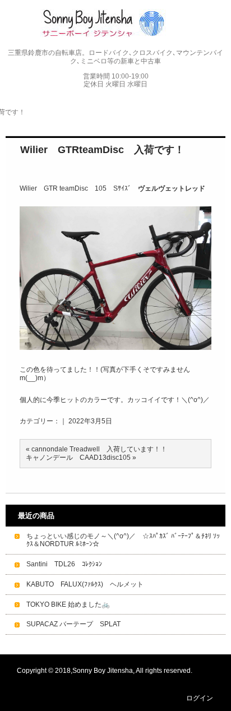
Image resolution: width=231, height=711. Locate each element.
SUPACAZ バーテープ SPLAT (73, 624)
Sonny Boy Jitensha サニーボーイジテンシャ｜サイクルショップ (115, 23)
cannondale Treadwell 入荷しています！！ (99, 449)
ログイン (199, 698)
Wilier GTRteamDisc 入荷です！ (102, 149)
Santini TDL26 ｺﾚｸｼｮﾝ (64, 564)
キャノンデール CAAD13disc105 (78, 457)
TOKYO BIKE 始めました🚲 (68, 604)
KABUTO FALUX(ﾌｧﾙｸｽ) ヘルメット (85, 584)
